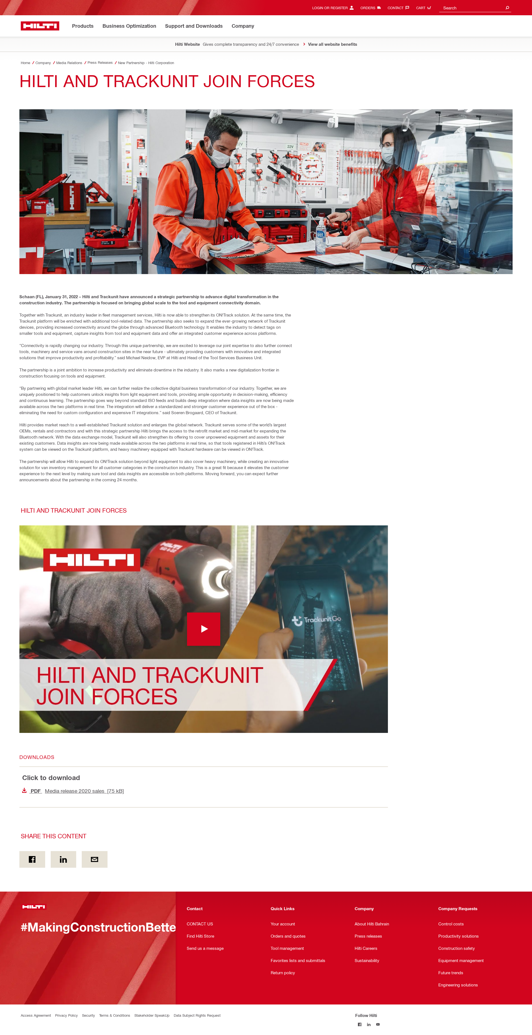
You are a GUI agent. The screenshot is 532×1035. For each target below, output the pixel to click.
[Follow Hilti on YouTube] (378, 1024)
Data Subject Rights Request (197, 1015)
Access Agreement (36, 1015)
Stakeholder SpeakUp (152, 1015)
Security (88, 1015)
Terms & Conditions (114, 1015)
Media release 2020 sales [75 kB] (76, 791)
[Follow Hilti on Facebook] (359, 1024)
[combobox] (475, 7)
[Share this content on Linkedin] (63, 859)
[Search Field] (507, 7)
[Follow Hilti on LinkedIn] (369, 1024)
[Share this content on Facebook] (32, 859)
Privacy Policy (66, 1015)
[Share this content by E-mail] (95, 859)
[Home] (40, 26)
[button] (203, 629)
